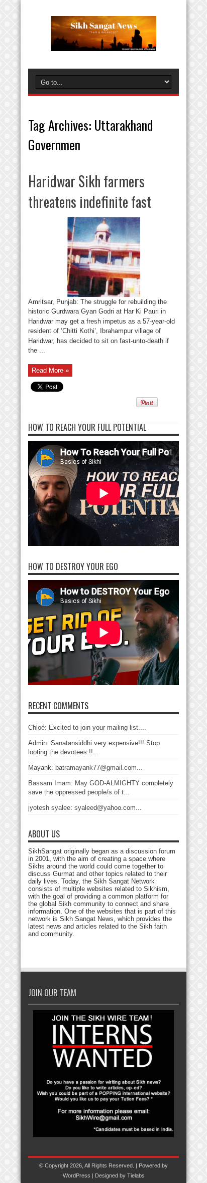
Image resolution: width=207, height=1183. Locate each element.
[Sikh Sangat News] (103, 44)
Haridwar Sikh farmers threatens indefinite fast (89, 191)
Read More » (50, 370)
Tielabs (136, 1175)
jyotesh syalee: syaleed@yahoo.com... (85, 807)
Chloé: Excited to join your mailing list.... (87, 727)
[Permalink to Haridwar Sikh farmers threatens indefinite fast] (103, 295)
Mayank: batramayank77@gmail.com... (85, 767)
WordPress (76, 1175)
